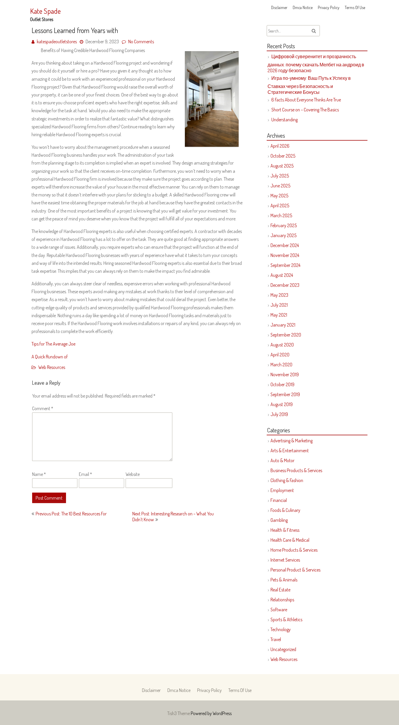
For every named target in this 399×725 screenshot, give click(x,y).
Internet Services (285, 560)
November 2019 (284, 374)
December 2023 (284, 285)
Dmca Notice (303, 7)
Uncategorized (283, 649)
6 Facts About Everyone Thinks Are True (306, 100)
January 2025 (283, 235)
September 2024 (285, 265)
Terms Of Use (355, 7)
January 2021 (282, 325)
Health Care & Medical (289, 540)
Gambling (279, 520)
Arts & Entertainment (289, 450)
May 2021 (278, 315)
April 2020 (279, 355)
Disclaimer (279, 7)
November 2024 (284, 255)
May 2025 (279, 195)
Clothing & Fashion (286, 480)
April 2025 (279, 205)
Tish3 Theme (179, 713)
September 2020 (285, 335)
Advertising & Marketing (291, 440)
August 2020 (282, 345)
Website (133, 474)
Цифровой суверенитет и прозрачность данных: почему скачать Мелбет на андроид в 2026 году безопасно (316, 63)
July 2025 (279, 176)
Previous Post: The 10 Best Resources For (71, 514)
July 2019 (279, 414)
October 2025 (282, 156)
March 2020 (281, 364)
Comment (42, 408)
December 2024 (284, 245)
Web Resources (51, 367)
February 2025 (283, 225)
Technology (280, 629)
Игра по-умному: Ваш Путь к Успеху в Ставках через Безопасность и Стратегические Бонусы (309, 85)
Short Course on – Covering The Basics (305, 110)
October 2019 (282, 384)
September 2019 (285, 394)
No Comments (141, 41)
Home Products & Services (294, 550)
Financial (278, 500)
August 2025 (282, 166)
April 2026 (279, 146)
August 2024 (281, 275)
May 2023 (279, 295)
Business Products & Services (296, 470)
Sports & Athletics (286, 619)
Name (39, 474)
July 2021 (279, 305)
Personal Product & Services (295, 570)
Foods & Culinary (285, 510)
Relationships (282, 600)
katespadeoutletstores (57, 41)
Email (85, 474)
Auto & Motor (282, 460)
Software (278, 609)
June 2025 (280, 186)
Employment (282, 490)
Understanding (284, 119)
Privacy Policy (328, 7)
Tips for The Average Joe (53, 344)
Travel (275, 639)
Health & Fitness (284, 530)
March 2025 (281, 215)
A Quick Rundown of (50, 357)
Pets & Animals (283, 580)
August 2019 (281, 404)
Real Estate (280, 590)
